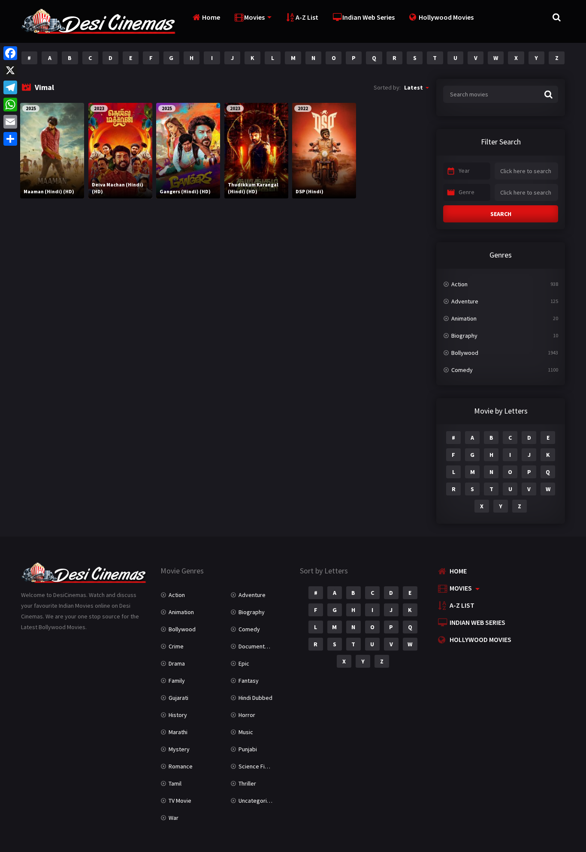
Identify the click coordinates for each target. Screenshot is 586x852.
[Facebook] (10, 53)
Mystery (179, 749)
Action (459, 284)
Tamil (175, 783)
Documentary (256, 646)
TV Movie (180, 800)
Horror (247, 715)
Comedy (462, 370)
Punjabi (248, 749)
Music (246, 732)
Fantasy (249, 680)
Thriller (247, 783)
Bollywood (464, 353)
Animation (464, 318)
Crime (176, 646)
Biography (464, 335)
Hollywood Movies (446, 17)
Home (211, 17)
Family (177, 680)
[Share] (10, 138)
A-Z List (307, 17)
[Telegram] (10, 87)
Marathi (178, 732)
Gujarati (178, 698)
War (173, 818)
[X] (10, 70)
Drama (177, 663)
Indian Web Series (368, 17)
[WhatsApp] (10, 104)
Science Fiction (258, 766)
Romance (181, 766)
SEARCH (500, 214)
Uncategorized (258, 800)
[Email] (10, 121)
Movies (254, 17)
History (178, 715)
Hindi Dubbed (255, 698)
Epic (244, 663)
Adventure (464, 301)
